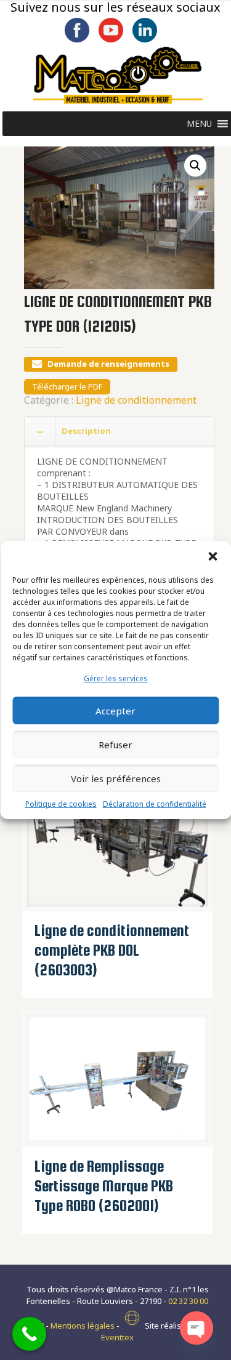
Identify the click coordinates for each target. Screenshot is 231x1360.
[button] (212, 556)
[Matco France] (118, 75)
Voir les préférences (116, 778)
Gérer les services (116, 678)
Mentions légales (83, 1325)
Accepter (115, 711)
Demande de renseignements (108, 363)
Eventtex (117, 1337)
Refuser (115, 744)
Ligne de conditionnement (136, 400)
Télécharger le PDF (67, 386)
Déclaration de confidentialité (154, 804)
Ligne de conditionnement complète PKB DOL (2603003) (111, 950)
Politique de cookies (61, 804)
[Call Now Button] (29, 1334)
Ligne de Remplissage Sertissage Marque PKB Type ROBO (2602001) (103, 1186)
